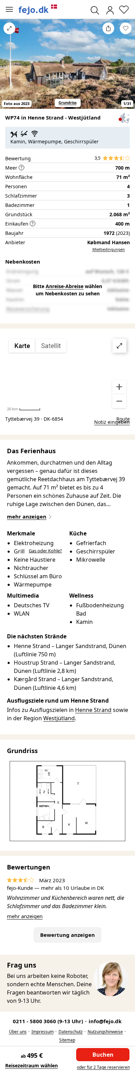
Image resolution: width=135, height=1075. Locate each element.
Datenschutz (70, 1032)
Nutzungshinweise (105, 1032)
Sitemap (67, 1040)
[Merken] (126, 28)
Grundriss (67, 102)
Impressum (43, 1032)
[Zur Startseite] (38, 9)
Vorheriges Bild (9, 68)
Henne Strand (93, 710)
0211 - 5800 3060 (48, 1021)
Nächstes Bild (126, 68)
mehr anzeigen (25, 916)
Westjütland (59, 718)
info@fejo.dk (105, 1021)
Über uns (18, 1032)
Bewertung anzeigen (67, 934)
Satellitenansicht (67, 373)
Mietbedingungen (108, 249)
